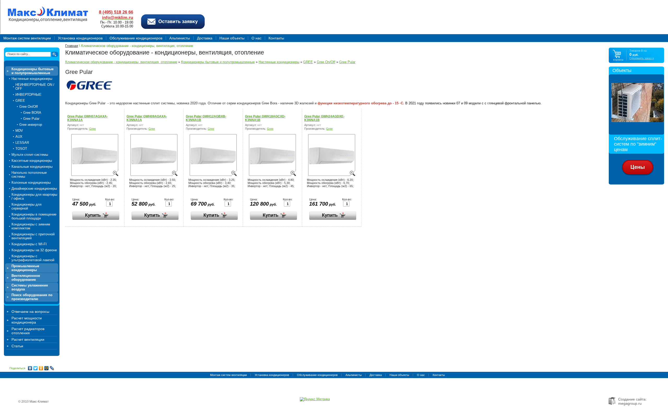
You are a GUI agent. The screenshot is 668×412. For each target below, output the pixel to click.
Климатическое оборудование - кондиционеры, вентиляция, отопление (121, 62)
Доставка (375, 375)
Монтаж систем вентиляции (228, 375)
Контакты (439, 375)
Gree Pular (347, 62)
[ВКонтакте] (30, 368)
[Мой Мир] (46, 368)
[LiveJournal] (52, 368)
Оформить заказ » (641, 58)
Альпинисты (353, 375)
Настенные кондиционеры (279, 62)
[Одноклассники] (41, 368)
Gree (92, 128)
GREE (308, 62)
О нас (421, 375)
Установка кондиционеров (272, 375)
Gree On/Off (326, 62)
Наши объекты (399, 375)
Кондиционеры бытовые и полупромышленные (218, 62)
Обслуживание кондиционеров (317, 375)
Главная (71, 46)
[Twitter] (35, 368)
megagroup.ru (630, 403)
